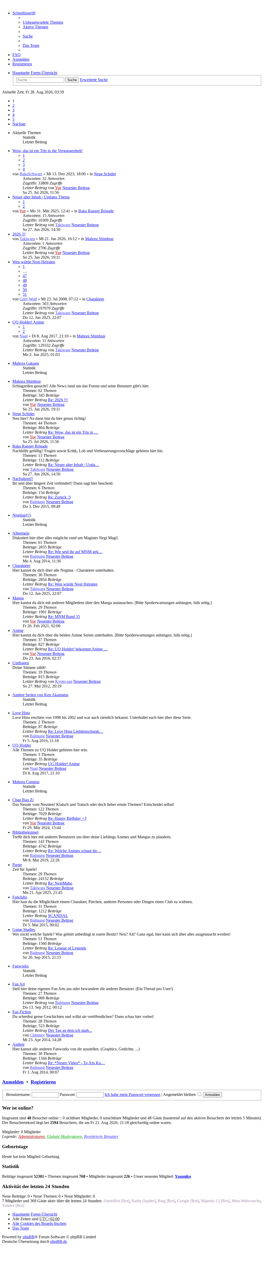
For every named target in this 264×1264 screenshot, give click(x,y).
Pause (17, 864)
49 (25, 285)
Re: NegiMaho (60, 883)
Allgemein (20, 533)
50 (25, 289)
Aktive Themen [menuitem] (35, 27)
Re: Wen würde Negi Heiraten (72, 584)
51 (25, 294)
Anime (17, 630)
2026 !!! (19, 234)
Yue (58, 188)
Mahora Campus (25, 782)
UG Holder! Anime (64, 764)
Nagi (24, 336)
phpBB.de (58, 1241)
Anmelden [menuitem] (20, 59)
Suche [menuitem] (28, 36)
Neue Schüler (105, 174)
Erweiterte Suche (94, 79)
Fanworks (20, 966)
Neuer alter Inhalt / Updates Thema (41, 197)
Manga (18, 598)
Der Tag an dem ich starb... (70, 1030)
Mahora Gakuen (25, 363)
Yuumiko (183, 1176)
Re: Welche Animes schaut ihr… (74, 851)
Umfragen (20, 663)
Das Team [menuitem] (31, 45)
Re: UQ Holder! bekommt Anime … (78, 649)
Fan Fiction (21, 1012)
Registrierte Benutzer (101, 1136)
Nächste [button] (19, 124)
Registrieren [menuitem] (22, 64)
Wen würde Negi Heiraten (33, 262)
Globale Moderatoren (64, 1136)
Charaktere (95, 299)
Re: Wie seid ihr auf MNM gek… (75, 552)
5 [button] (13, 119)
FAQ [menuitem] (16, 55)
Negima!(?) (21, 515)
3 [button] (13, 110)
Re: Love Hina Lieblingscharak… (75, 731)
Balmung (37, 502)
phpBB (29, 1237)
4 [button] (13, 114)
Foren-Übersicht (44, 1214)
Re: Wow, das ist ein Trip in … (73, 432)
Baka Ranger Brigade (96, 211)
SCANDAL (58, 915)
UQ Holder (21, 745)
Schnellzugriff (23, 13)
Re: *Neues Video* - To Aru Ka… (76, 1063)
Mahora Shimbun (99, 239)
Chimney (37, 1035)
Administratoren (31, 1136)
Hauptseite (21, 1214)
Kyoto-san (63, 681)
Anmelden (13, 1082)
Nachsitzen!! (22, 478)
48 (25, 280)
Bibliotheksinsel (25, 832)
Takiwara (62, 225)
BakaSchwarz (31, 174)
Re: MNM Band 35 (64, 616)
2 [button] (13, 105)
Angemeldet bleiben (180, 1094)
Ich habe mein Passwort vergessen (132, 1094)
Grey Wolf (28, 299)
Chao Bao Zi (23, 800)
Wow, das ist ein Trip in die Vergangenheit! (47, 151)
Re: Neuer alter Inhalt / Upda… (73, 465)
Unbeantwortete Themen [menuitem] (43, 22)
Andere (18, 1044)
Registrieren (43, 1082)
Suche (72, 80)
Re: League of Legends (67, 948)
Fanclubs (19, 897)
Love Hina (21, 713)
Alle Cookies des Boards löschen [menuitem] (39, 1223)
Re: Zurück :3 (59, 497)
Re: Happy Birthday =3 (67, 818)
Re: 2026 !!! (58, 400)
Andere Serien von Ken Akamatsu (40, 695)
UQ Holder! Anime (28, 322)
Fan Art (18, 984)
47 (25, 276)
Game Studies (23, 929)
